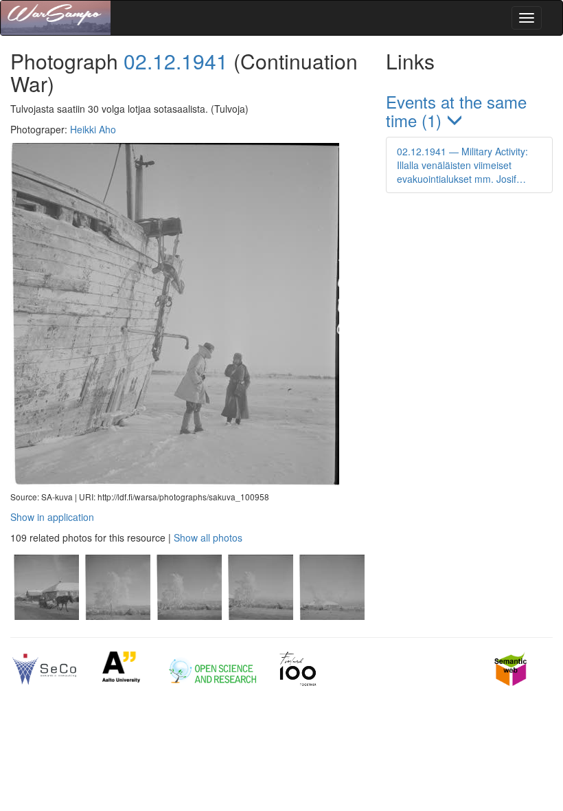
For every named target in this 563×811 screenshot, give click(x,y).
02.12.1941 (176, 61)
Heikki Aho (93, 129)
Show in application (52, 517)
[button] (469, 111)
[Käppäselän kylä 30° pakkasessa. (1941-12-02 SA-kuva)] (46, 616)
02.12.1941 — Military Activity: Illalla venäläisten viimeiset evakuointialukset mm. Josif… (462, 165)
